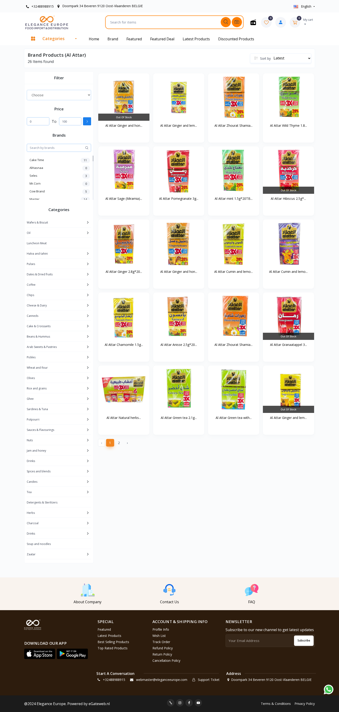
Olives (31, 378)
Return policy (162, 654)
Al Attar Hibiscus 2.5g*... (288, 198)
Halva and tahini (37, 254)
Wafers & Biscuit (37, 222)
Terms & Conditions (276, 703)
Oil (28, 233)
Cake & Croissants (39, 326)
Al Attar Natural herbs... (124, 417)
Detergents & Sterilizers (42, 502)
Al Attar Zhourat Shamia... (233, 125)
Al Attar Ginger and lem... (178, 125)
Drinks (31, 461)
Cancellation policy (166, 660)
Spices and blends (39, 471)
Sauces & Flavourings (40, 430)
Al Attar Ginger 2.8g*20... (124, 271)
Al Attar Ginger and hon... (123, 125)
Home (94, 38)
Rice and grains (37, 388)
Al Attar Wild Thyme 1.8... (288, 125)
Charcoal (33, 523)
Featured (134, 38)
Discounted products (236, 38)
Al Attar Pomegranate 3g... (178, 198)
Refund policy (162, 648)
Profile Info (160, 629)
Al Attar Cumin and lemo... (233, 271)
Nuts (30, 440)
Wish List (159, 635)
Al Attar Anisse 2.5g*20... (179, 344)
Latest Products (196, 38)
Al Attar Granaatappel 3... (288, 344)
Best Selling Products (113, 642)
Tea (29, 492)
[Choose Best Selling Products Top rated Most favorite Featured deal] (59, 95)
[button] (39, 654)
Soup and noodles (39, 544)
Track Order (161, 642)
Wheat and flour (37, 368)
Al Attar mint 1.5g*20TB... (234, 198)
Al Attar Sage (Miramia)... (123, 198)
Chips (30, 295)
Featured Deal (162, 38)
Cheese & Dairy (37, 305)
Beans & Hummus (38, 336)
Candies (32, 482)
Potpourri (33, 419)
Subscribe (303, 640)
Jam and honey (36, 451)
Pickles (31, 357)
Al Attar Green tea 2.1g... (179, 417)
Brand (112, 38)
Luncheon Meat (37, 243)
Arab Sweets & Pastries (42, 347)
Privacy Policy (304, 703)
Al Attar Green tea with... (234, 417)
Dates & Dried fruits (40, 274)
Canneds (32, 316)
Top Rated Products (113, 648)
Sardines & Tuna (37, 409)
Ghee (30, 399)
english (306, 6)
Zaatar (31, 554)
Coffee (31, 285)
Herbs (31, 513)
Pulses (31, 264)
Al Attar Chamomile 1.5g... (124, 344)
